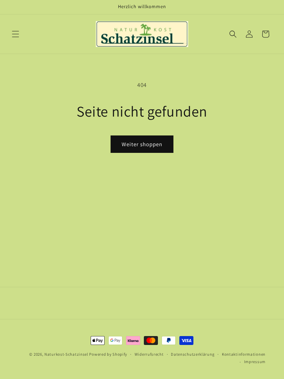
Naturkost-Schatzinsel (66, 354)
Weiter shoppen (142, 144)
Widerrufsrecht (149, 354)
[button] (15, 34)
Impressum (255, 361)
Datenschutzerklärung (192, 354)
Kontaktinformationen (244, 354)
